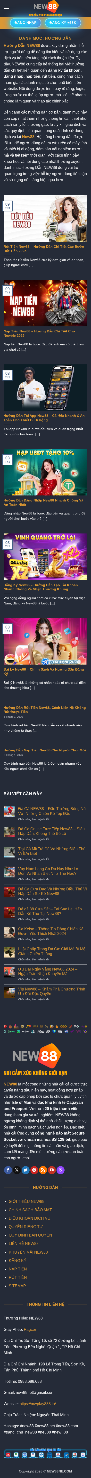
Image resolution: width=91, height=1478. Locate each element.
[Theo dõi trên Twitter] (26, 1170)
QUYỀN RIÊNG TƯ (26, 1227)
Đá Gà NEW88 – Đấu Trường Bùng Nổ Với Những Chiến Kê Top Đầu (52, 811)
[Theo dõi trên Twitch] (61, 1170)
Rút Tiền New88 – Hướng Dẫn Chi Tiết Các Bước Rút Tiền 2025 (44, 249)
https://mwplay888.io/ (38, 1404)
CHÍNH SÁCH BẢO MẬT (30, 1210)
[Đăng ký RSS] (43, 1170)
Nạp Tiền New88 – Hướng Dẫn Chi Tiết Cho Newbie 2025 (39, 333)
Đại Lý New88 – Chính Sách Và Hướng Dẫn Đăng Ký (44, 672)
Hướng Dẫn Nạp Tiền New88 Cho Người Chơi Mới (45, 750)
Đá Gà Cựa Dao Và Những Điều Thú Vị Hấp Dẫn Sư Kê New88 (52, 891)
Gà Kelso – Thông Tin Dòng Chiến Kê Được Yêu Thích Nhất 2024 (50, 931)
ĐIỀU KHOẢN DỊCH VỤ (29, 1218)
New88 (28, 137)
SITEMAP (17, 1286)
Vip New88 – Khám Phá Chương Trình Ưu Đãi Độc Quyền (51, 991)
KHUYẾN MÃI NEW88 (28, 1252)
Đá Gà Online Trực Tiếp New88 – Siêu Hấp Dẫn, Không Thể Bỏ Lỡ (51, 831)
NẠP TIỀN (18, 1269)
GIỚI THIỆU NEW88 (26, 1201)
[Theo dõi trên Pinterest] (34, 1170)
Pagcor (30, 1329)
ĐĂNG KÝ (17, 1261)
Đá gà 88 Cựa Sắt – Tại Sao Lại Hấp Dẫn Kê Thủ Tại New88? (50, 911)
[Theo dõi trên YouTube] (52, 1170)
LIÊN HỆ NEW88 (24, 1244)
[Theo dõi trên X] (17, 1170)
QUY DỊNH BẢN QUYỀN (30, 1235)
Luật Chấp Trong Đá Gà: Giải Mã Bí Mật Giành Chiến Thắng (52, 951)
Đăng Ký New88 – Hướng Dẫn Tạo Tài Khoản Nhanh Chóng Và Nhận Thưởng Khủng (41, 587)
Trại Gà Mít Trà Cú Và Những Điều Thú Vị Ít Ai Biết (51, 851)
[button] (6, 8)
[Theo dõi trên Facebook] (8, 1170)
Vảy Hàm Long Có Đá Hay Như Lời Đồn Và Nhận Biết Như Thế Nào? (49, 871)
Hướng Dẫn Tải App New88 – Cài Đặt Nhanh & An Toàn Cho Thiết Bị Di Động (44, 418)
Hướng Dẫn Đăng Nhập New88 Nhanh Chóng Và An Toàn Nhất (43, 503)
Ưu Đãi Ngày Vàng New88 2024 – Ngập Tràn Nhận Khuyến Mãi (47, 971)
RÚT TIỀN (18, 1277)
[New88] (45, 8)
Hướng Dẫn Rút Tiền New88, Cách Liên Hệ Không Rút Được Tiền (45, 710)
